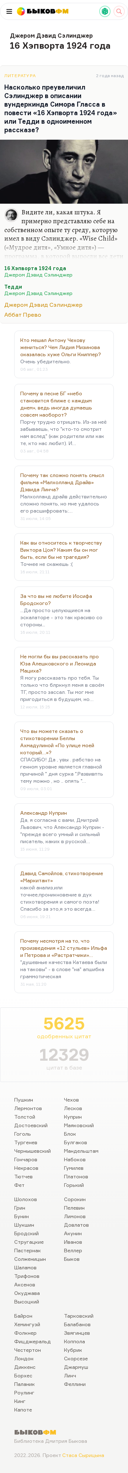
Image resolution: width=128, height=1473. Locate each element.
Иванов (73, 1242)
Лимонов (75, 1216)
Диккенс (25, 1367)
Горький (74, 1185)
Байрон (23, 1316)
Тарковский (79, 1316)
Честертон (27, 1350)
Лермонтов (28, 1108)
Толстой (24, 1117)
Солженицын (30, 1259)
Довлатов (76, 1225)
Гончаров (25, 1159)
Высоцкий (26, 1301)
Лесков (73, 1108)
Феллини (75, 1384)
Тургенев (25, 1142)
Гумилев (74, 1168)
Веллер (73, 1250)
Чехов (71, 1100)
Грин (19, 1208)
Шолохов (25, 1199)
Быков (72, 1259)
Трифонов (26, 1276)
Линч (70, 1375)
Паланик (24, 1384)
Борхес (23, 1375)
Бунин (21, 1216)
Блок (70, 1134)
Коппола (74, 1341)
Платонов (76, 1176)
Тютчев (23, 1176)
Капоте (23, 1410)
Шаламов (25, 1267)
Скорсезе (76, 1358)
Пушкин (23, 1100)
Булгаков (75, 1142)
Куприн (73, 1117)
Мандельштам (81, 1151)
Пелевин (74, 1208)
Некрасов (26, 1168)
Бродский (26, 1233)
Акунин (73, 1233)
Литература (20, 75)
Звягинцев (77, 1333)
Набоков (75, 1159)
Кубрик (73, 1350)
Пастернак (27, 1250)
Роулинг (24, 1392)
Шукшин (24, 1225)
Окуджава (27, 1293)
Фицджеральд (32, 1341)
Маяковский (79, 1125)
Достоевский (31, 1125)
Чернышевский (32, 1151)
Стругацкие (29, 1242)
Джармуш (76, 1367)
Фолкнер (25, 1333)
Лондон (23, 1358)
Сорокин (75, 1199)
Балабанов (77, 1324)
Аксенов (24, 1284)
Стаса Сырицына (83, 1455)
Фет (19, 1185)
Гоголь (22, 1134)
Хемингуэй (27, 1324)
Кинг (20, 1401)
